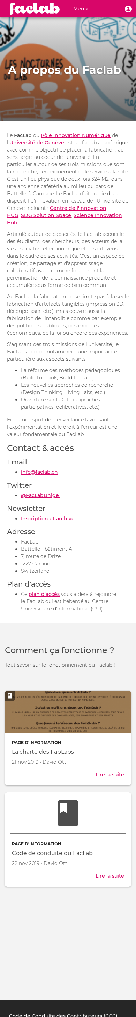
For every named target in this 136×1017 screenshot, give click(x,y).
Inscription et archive (48, 518)
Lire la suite (110, 774)
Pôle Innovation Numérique (76, 135)
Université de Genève (36, 142)
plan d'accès (44, 594)
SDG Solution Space (46, 215)
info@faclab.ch (39, 472)
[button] (128, 8)
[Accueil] (35, 8)
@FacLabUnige (40, 495)
